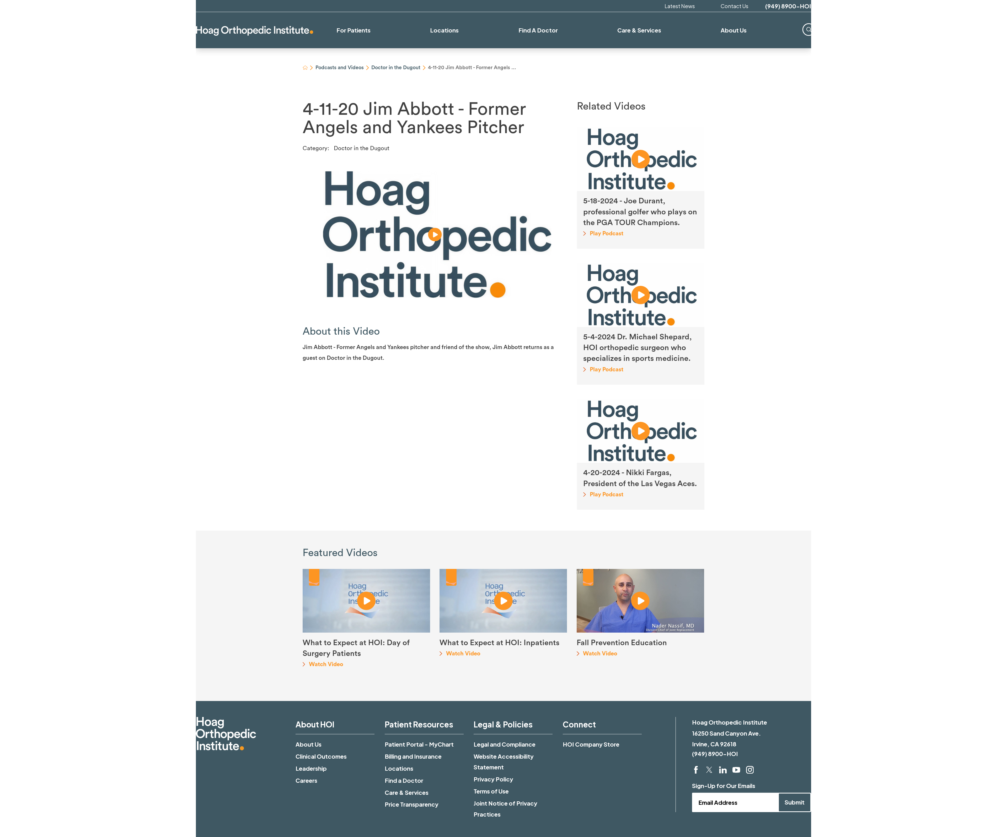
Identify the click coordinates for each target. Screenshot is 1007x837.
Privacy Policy (493, 779)
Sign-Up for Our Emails (723, 785)
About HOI (315, 724)
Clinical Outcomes (321, 756)
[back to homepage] (305, 67)
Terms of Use (491, 791)
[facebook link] (696, 770)
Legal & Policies (503, 724)
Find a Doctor (404, 780)
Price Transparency (411, 804)
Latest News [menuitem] (680, 6)
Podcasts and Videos (339, 67)
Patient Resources (419, 724)
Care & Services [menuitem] (639, 30)
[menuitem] (808, 29)
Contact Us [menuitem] (734, 6)
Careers (306, 780)
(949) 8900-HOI (788, 6)
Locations (399, 768)
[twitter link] (709, 770)
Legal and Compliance (504, 744)
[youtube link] (736, 770)
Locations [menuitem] (444, 30)
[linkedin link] (723, 770)
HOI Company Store (591, 744)
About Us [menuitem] (734, 30)
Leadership (311, 768)
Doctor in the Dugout (395, 67)
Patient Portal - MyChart (419, 744)
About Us (309, 744)
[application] (435, 234)
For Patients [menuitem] (353, 30)
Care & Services (406, 792)
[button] (434, 234)
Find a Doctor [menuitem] (538, 30)
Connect (579, 724)
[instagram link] (750, 770)
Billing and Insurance (413, 756)
